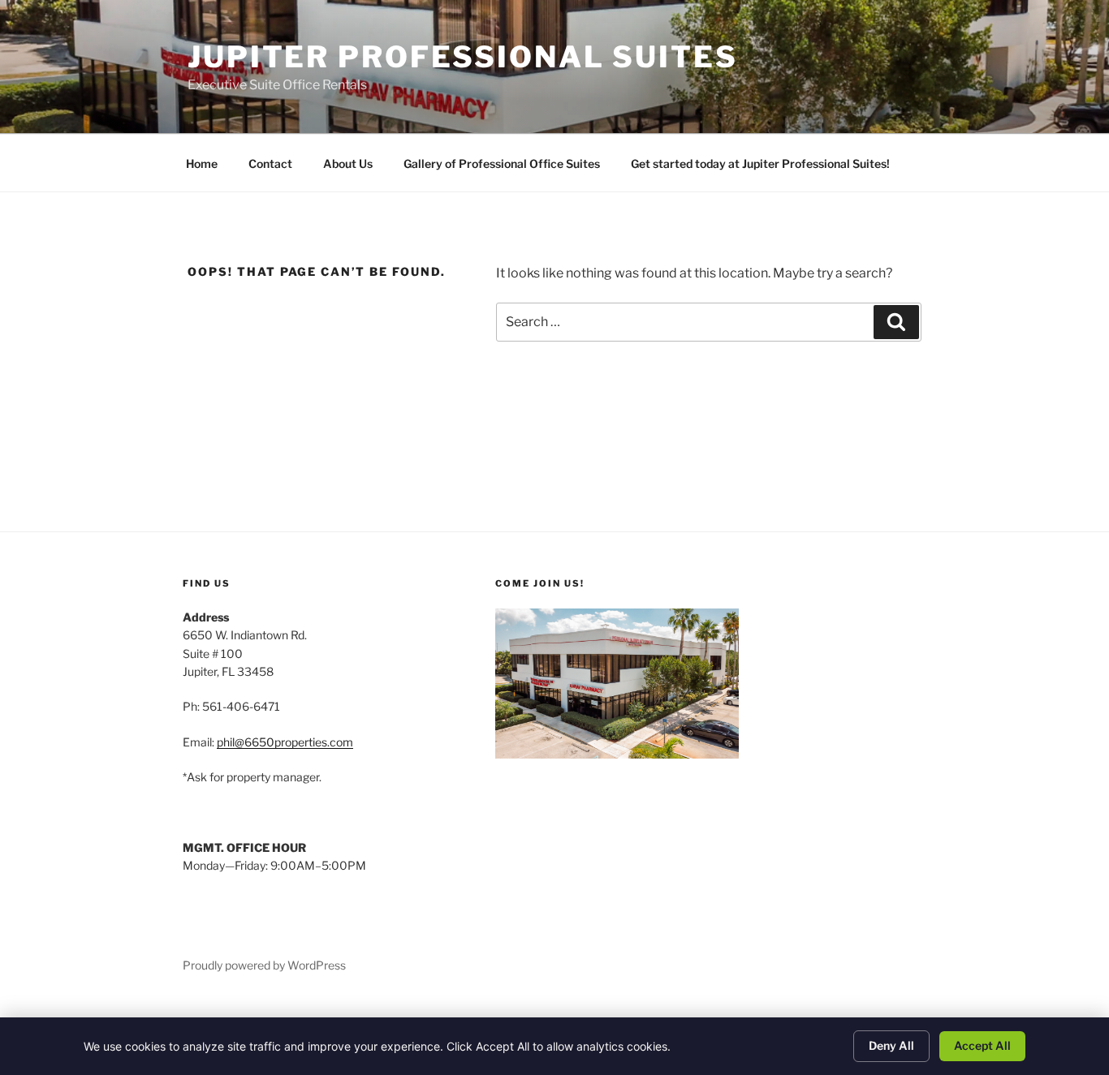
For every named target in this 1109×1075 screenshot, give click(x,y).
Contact (270, 163)
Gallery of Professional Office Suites (501, 163)
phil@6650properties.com (285, 742)
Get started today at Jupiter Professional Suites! (760, 163)
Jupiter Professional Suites (463, 57)
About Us (348, 163)
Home (202, 163)
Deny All (891, 1045)
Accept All (982, 1045)
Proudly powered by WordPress (264, 965)
